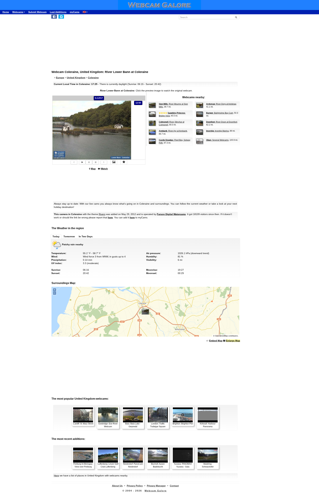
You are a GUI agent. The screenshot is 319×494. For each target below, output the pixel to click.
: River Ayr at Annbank (173, 131)
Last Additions (58, 12)
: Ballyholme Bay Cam (219, 113)
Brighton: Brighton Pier (183, 424)
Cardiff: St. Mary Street (83, 424)
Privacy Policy (135, 485)
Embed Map (215, 340)
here (110, 217)
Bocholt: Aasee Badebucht (158, 465)
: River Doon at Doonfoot (221, 122)
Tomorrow (69, 236)
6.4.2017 (99, 98)
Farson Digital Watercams (171, 214)
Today (56, 236)
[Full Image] (113, 162)
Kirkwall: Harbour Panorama (207, 425)
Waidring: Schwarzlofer (208, 465)
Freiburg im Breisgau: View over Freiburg (83, 465)
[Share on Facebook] (54, 16)
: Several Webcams (217, 140)
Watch (104, 168)
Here (56, 475)
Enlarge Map (233, 340)
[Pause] (89, 162)
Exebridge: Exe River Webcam (108, 425)
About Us (117, 485)
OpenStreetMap (221, 336)
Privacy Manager (156, 485)
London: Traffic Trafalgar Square (157, 425)
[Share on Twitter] (61, 16)
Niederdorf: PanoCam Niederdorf (133, 465)
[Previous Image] (74, 162)
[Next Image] (104, 162)
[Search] (236, 17)
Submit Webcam (37, 12)
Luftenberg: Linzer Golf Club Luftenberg (108, 465)
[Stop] (95, 162)
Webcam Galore (156, 490)
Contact (174, 485)
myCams (74, 12)
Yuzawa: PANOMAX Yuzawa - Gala (183, 465)
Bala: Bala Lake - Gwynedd (133, 425)
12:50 (138, 103)
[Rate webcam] (123, 162)
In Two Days (86, 236)
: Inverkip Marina (217, 131)
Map (93, 168)
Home (5, 12)
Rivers (102, 214)
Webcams (17, 12)
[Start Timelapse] (82, 162)
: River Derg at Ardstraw (221, 104)
